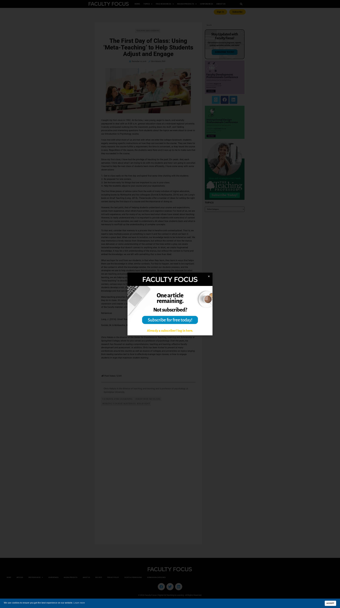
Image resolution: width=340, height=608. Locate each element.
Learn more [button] (79, 603)
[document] (170, 304)
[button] (209, 276)
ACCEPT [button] (330, 603)
